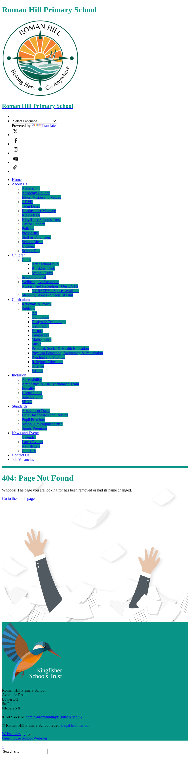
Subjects (28, 308)
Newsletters (31, 446)
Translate (49, 125)
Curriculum (21, 299)
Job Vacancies (23, 459)
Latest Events (32, 442)
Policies (28, 228)
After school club (45, 264)
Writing (37, 371)
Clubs (26, 259)
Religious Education (47, 362)
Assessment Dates (36, 411)
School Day (31, 251)
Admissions (31, 188)
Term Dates (31, 206)
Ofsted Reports (33, 224)
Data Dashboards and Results (45, 415)
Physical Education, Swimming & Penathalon (67, 353)
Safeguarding (32, 397)
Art (34, 313)
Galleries (29, 451)
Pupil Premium (33, 419)
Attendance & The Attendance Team (50, 384)
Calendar (29, 437)
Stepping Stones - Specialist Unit (47, 295)
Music (36, 344)
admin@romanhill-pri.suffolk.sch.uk (54, 717)
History (37, 331)
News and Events (25, 433)
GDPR (27, 202)
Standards (19, 406)
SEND (27, 402)
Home (17, 179)
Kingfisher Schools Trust (41, 219)
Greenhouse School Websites (25, 738)
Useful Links (32, 393)
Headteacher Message (39, 211)
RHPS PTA (31, 215)
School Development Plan (42, 424)
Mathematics (41, 339)
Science (38, 366)
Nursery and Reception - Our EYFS (50, 286)
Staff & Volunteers (36, 237)
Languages (40, 335)
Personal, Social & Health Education (60, 348)
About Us (19, 184)
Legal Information (75, 725)
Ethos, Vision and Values (41, 197)
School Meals (32, 242)
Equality (28, 388)
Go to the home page (18, 498)
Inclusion (19, 375)
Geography (40, 326)
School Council (34, 277)
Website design (13, 734)
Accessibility (32, 379)
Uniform (28, 246)
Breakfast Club (43, 268)
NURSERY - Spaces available (55, 291)
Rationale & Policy (36, 304)
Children (18, 255)
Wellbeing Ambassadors (40, 282)
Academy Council (36, 193)
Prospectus (30, 233)
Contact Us (20, 455)
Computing (40, 317)
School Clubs (42, 273)
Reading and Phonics (48, 357)
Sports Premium (34, 428)
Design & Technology (49, 322)
